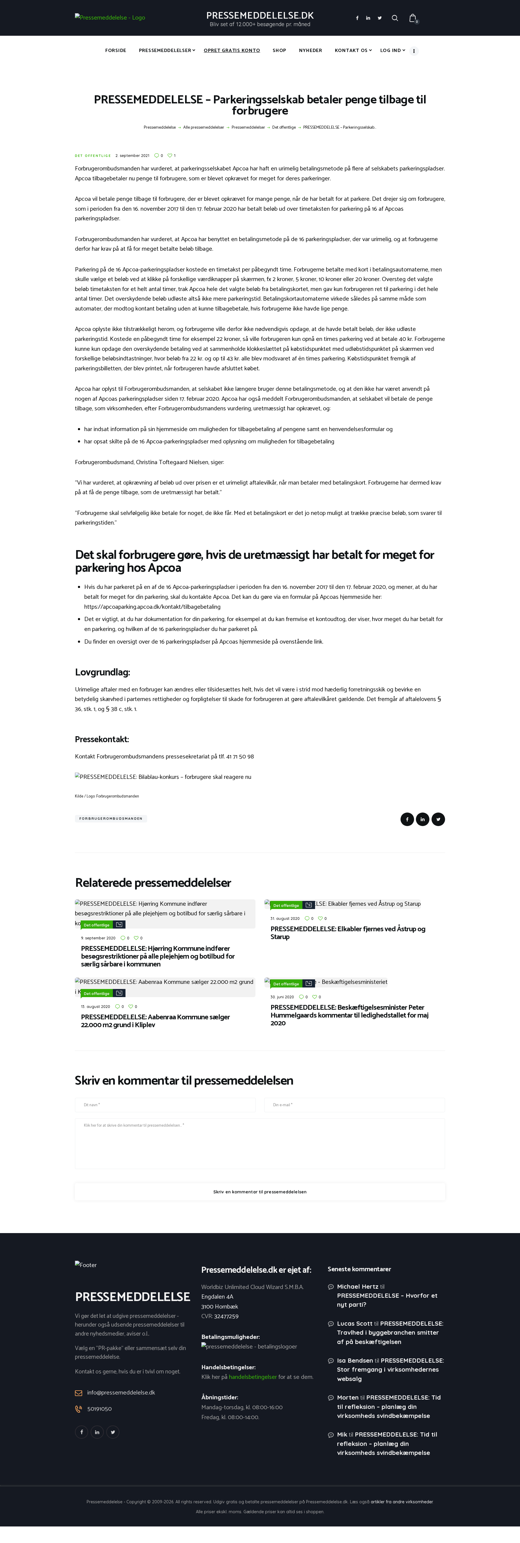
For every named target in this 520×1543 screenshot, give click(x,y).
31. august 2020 (285, 918)
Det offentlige (284, 127)
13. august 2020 (95, 1006)
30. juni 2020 (282, 996)
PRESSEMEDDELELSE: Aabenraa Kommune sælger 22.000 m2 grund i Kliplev (155, 1021)
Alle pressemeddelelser (203, 127)
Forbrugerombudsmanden (111, 818)
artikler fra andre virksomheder (401, 1502)
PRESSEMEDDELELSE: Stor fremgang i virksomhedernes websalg (390, 1369)
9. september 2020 (98, 937)
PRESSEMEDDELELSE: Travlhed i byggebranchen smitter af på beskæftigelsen (390, 1332)
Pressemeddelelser (248, 127)
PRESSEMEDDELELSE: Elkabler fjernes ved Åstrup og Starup (348, 933)
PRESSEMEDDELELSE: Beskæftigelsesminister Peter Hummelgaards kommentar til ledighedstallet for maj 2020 (349, 1015)
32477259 (226, 1316)
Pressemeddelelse (160, 127)
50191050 (99, 1409)
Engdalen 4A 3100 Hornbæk (219, 1302)
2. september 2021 (132, 155)
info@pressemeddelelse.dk (121, 1393)
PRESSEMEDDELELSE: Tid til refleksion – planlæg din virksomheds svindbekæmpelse (389, 1406)
